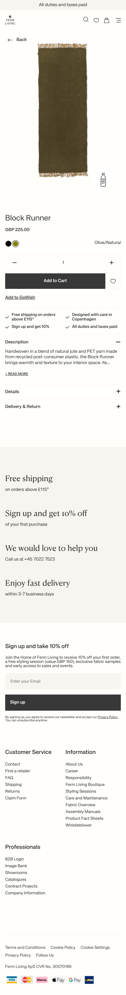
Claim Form (15, 798)
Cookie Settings (95, 948)
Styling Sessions (81, 791)
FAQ (9, 778)
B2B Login (14, 859)
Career (72, 771)
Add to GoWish (20, 298)
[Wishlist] (96, 20)
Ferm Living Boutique (85, 785)
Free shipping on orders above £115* (33, 317)
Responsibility (78, 778)
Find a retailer (17, 771)
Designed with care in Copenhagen (92, 317)
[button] (16, 41)
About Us (74, 764)
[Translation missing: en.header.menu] (117, 20)
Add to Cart (55, 281)
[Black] (8, 243)
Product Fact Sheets (84, 819)
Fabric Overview (80, 805)
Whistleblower (79, 825)
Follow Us (45, 955)
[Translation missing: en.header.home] (10, 19)
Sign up (17, 702)
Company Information (25, 893)
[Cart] (106, 20)
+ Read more (16, 374)
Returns (12, 791)
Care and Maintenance (87, 798)
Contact (12, 764)
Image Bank (16, 866)
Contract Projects (21, 886)
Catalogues (15, 880)
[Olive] (15, 243)
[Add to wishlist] (113, 281)
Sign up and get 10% (30, 327)
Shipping (13, 785)
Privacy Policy (108, 717)
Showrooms (16, 873)
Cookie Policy (63, 948)
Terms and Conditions (25, 948)
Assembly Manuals (83, 812)
